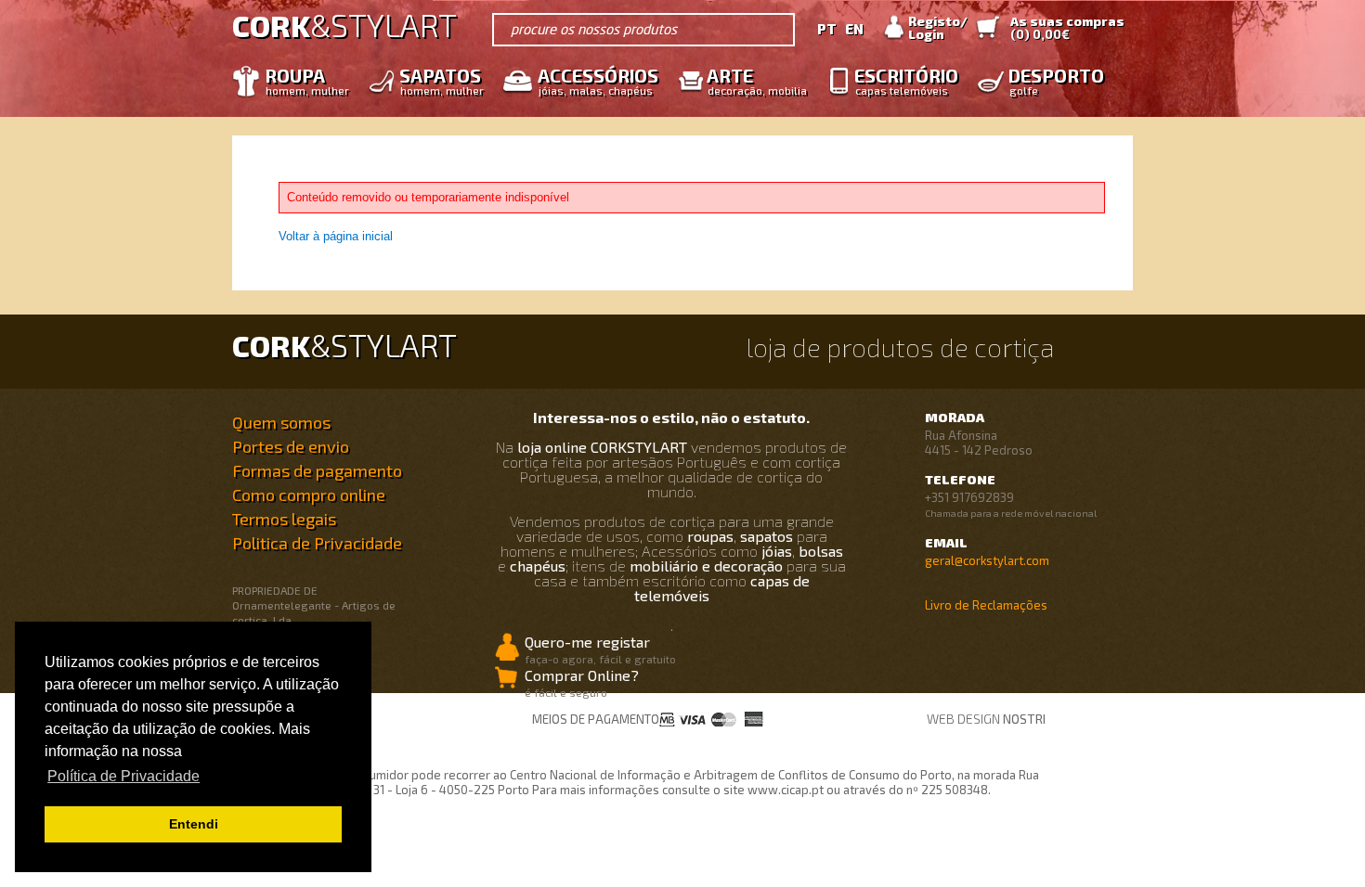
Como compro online (308, 494)
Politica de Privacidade (317, 543)
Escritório (906, 80)
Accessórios (598, 80)
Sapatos (441, 80)
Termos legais (284, 518)
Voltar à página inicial (336, 236)
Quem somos (281, 422)
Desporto (1056, 80)
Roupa (307, 80)
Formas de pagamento (317, 470)
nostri (1024, 718)
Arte (757, 80)
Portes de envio (290, 446)
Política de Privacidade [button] (123, 776)
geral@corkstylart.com (987, 560)
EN (854, 28)
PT (827, 28)
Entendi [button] (193, 823)
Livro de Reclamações (986, 605)
